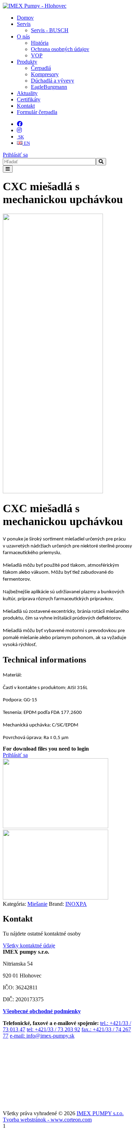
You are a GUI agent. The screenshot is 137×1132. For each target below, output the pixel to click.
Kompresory (45, 74)
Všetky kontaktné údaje (29, 945)
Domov (25, 18)
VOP (37, 55)
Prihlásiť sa (15, 155)
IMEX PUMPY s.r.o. (100, 1113)
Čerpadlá (41, 68)
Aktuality (27, 93)
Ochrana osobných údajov (60, 49)
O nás (23, 37)
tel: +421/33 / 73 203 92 (53, 1029)
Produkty (27, 62)
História (39, 43)
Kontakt (26, 106)
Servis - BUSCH (49, 30)
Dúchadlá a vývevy (52, 81)
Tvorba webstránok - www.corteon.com (47, 1120)
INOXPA (76, 904)
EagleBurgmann (49, 87)
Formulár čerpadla (37, 112)
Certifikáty (28, 99)
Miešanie (37, 904)
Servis (24, 24)
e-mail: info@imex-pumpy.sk (42, 1036)
